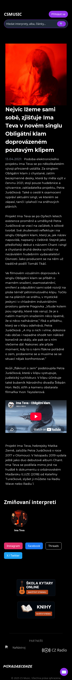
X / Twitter (13, 555)
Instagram (13, 546)
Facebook (34, 546)
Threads (53, 546)
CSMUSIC (13, 14)
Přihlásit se (58, 14)
